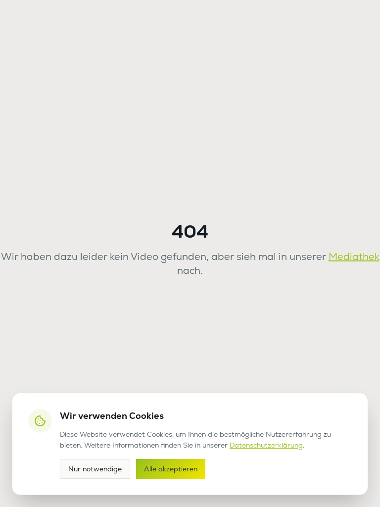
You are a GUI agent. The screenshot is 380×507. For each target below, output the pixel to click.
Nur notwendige (95, 468)
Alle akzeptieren (170, 468)
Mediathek (354, 256)
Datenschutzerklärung (266, 445)
